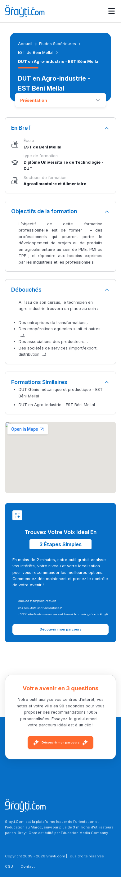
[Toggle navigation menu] (111, 11)
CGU (9, 866)
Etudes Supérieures (57, 43)
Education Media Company (84, 833)
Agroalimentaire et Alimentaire (55, 183)
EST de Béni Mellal (35, 52)
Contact (27, 866)
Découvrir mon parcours (60, 742)
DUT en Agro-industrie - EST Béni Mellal (57, 404)
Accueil (25, 43)
